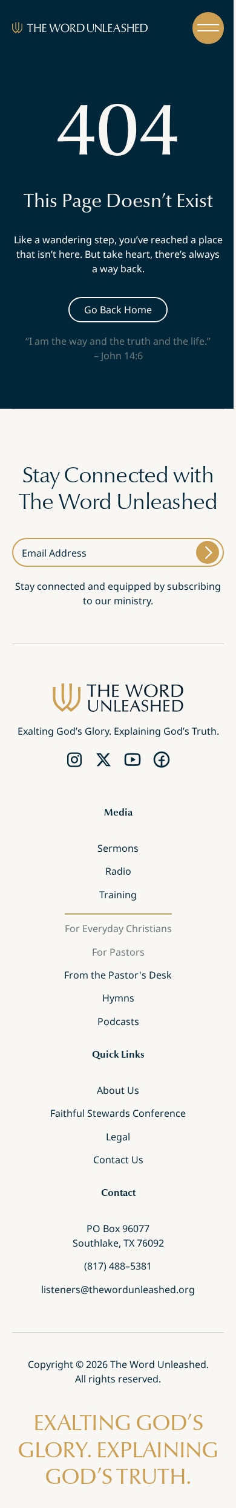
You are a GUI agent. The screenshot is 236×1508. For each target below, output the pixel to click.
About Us (118, 1090)
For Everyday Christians (118, 928)
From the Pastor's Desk (118, 975)
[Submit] (207, 552)
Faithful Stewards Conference (118, 1113)
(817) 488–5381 (118, 1266)
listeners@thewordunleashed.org (118, 1289)
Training (118, 894)
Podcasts (118, 1021)
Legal (118, 1136)
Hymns (118, 998)
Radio (118, 871)
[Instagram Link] (74, 759)
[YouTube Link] (132, 759)
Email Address (54, 553)
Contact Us (118, 1159)
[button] (208, 28)
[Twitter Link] (103, 759)
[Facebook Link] (161, 759)
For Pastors (118, 951)
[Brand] (80, 27)
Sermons (118, 848)
